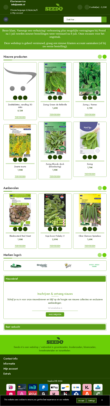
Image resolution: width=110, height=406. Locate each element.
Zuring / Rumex (90, 104)
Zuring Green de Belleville (55, 104)
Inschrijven (55, 314)
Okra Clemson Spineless (90, 236)
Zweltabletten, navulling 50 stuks (20, 106)
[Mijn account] (79, 7)
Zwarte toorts (20, 166)
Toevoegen (20, 117)
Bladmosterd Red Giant (20, 236)
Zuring (90, 164)
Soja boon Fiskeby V (55, 236)
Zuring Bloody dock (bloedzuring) (55, 165)
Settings (91, 400)
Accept (81, 400)
